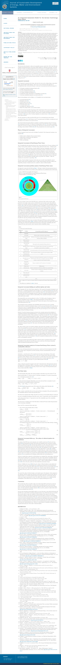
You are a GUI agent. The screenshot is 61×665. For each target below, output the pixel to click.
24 (33, 126)
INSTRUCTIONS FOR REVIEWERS (9, 38)
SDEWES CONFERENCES (25, 12)
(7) (57, 419)
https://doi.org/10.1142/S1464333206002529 (28, 549)
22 (18, 124)
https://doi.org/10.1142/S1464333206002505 (28, 545)
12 (45, 93)
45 (24, 386)
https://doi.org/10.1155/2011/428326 (29, 513)
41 (51, 365)
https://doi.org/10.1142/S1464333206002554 (43, 527)
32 (51, 209)
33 (36, 213)
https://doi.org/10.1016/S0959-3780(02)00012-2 (35, 555)
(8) (57, 423)
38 (18, 358)
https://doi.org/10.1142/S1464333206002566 (28, 537)
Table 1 (55, 209)
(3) (57, 383)
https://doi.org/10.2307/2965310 (37, 620)
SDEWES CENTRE (7, 12)
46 (52, 386)
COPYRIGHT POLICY (9, 47)
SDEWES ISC (53, 12)
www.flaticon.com (23, 657)
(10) (57, 434)
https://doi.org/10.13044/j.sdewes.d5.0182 (38, 26)
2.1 (14, 79)
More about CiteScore (8, 89)
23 (45, 124)
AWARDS (6, 62)
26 (22, 133)
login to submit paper (55, 3)
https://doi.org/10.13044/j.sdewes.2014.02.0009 (29, 641)
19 (32, 106)
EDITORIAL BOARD (9, 28)
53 (35, 465)
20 (24, 114)
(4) (57, 387)
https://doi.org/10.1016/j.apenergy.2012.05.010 (28, 609)
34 (48, 314)
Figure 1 (35, 168)
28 (29, 155)
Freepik (25, 656)
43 (22, 386)
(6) (57, 413)
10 (33, 90)
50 (50, 448)
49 (40, 447)
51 (22, 454)
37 (34, 355)
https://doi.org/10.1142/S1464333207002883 (47, 523)
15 (27, 100)
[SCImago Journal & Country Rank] (9, 95)
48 (21, 443)
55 (18, 470)
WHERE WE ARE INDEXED (8, 57)
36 (54, 333)
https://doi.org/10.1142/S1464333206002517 (28, 533)
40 (47, 359)
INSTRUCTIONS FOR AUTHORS (9, 33)
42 (32, 377)
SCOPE (5, 23)
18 (28, 104)
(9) (57, 430)
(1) (57, 360)
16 (29, 102)
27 (57, 145)
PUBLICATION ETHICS (10, 42)
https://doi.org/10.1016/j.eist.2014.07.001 (27, 634)
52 (18, 460)
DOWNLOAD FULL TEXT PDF (23, 20)
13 (41, 95)
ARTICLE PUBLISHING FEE (10, 52)
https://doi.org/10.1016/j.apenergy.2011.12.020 (28, 563)
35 (31, 323)
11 (34, 92)
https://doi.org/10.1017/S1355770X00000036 (37, 515)
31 (49, 208)
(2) (57, 378)
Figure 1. (20, 197)
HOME (5, 18)
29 (35, 157)
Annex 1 (33, 283)
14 (29, 99)
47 (48, 442)
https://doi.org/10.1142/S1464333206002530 (32, 541)
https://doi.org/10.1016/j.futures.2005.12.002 (28, 559)
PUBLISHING (42, 12)
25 (35, 126)
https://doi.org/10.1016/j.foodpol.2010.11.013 (39, 630)
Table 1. (20, 227)
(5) (57, 408)
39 (52, 358)
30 (22, 205)
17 (30, 103)
